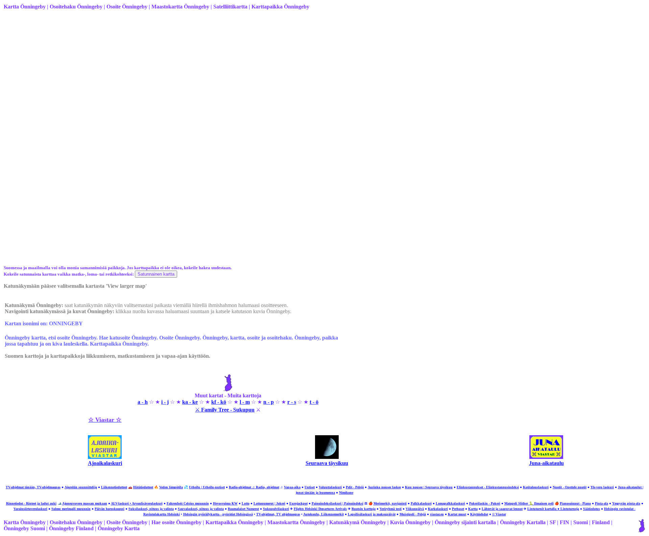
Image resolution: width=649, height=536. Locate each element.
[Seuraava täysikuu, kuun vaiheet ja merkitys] (327, 457)
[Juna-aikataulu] (546, 457)
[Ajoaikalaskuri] (105, 457)
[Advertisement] (206, 68)
